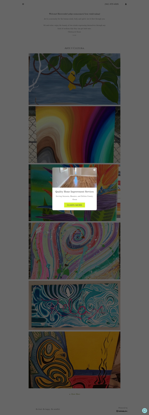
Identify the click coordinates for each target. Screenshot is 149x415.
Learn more (74, 205)
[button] (144, 410)
